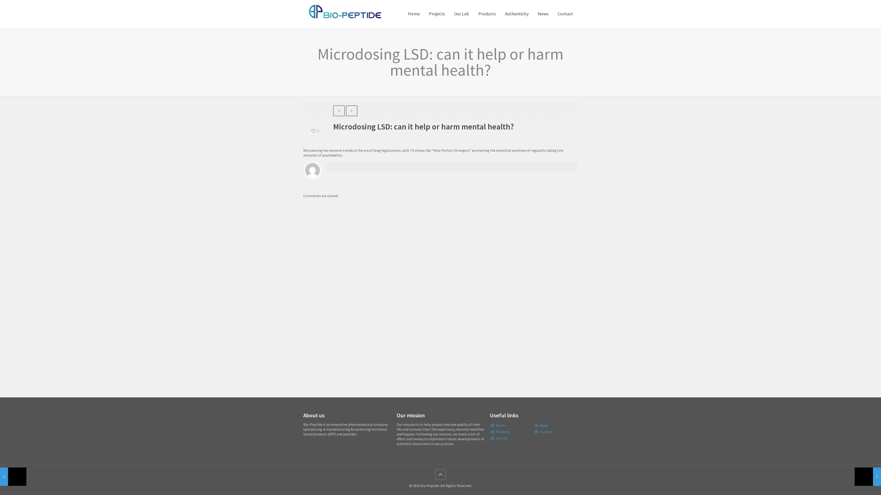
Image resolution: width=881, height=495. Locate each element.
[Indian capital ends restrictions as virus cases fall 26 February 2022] (13, 477)
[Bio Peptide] (345, 14)
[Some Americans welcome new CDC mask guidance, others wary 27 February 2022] (868, 477)
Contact (546, 431)
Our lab (501, 438)
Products (503, 431)
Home (500, 425)
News (544, 425)
